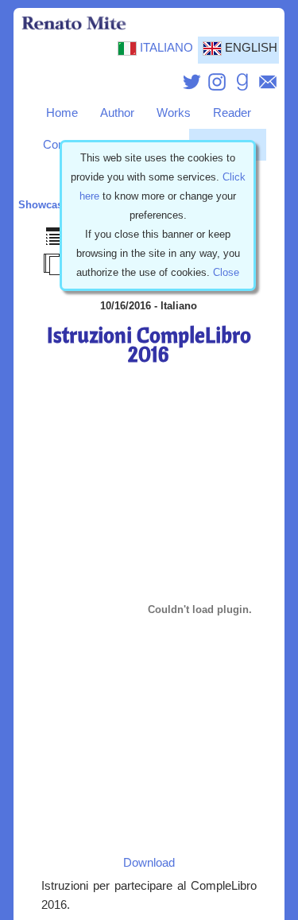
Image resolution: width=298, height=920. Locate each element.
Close (226, 272)
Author (117, 113)
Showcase (43, 205)
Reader (232, 113)
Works (174, 113)
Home (62, 113)
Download (149, 862)
